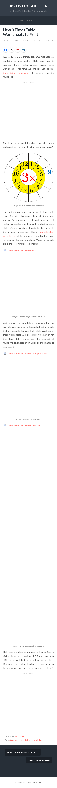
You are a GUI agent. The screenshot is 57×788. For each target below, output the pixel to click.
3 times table (15, 740)
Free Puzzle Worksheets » (39, 760)
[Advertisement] (28, 111)
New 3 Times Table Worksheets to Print (20, 32)
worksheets (39, 740)
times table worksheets (15, 72)
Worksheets (20, 736)
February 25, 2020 (43, 40)
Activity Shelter (29, 6)
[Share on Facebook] (5, 49)
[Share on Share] (23, 49)
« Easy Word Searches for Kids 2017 (22, 752)
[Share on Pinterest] (17, 49)
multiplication (27, 740)
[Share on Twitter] (11, 49)
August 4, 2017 (11, 40)
